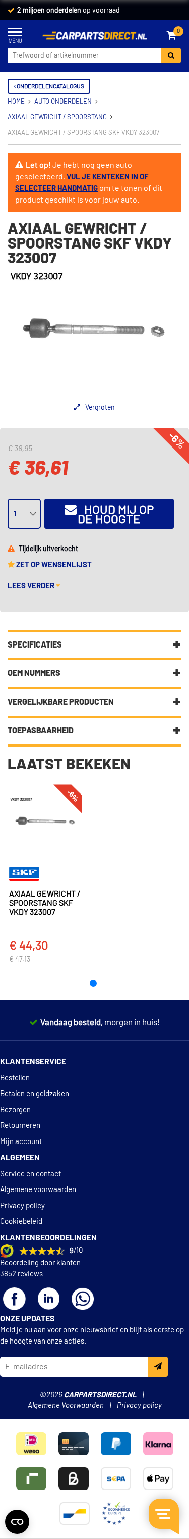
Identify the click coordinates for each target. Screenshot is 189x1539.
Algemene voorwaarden (38, 1190)
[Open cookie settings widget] (17, 1522)
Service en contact (30, 1174)
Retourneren (20, 1125)
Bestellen (15, 1078)
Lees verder (32, 586)
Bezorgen (15, 1110)
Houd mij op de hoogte (115, 515)
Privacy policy (22, 1206)
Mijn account (21, 1142)
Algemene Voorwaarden (66, 1405)
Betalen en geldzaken (34, 1094)
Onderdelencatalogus (50, 86)
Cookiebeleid (21, 1221)
